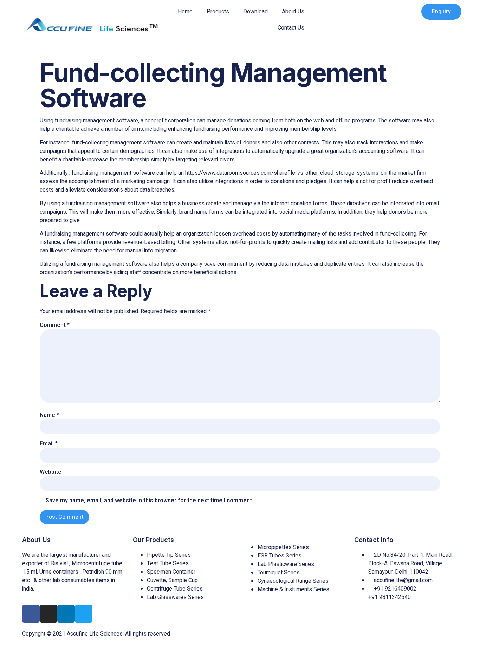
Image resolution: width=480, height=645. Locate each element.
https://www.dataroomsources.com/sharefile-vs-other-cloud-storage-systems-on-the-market (300, 173)
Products (218, 11)
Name (49, 415)
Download (255, 11)
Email (49, 443)
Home (185, 11)
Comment (55, 325)
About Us (293, 11)
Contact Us (291, 28)
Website (50, 472)
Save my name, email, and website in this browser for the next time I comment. (149, 500)
